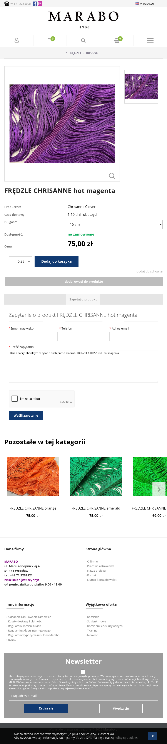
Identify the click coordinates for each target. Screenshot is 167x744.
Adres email (120, 328)
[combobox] (115, 224)
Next (158, 489)
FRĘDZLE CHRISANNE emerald (96, 508)
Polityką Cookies (126, 738)
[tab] (83, 299)
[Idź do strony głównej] (83, 28)
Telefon (67, 328)
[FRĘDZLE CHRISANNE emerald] (95, 476)
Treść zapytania (22, 347)
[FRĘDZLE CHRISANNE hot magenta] (62, 180)
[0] (50, 41)
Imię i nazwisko (22, 328)
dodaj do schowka (150, 271)
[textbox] (114, 224)
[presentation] (83, 299)
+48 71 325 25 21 (20, 3)
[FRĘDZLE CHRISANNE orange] (32, 476)
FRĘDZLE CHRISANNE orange (33, 508)
